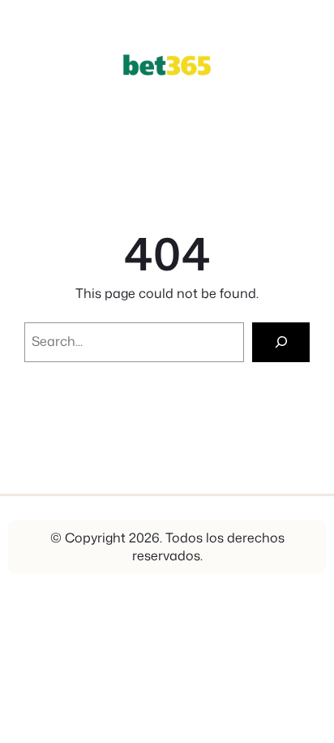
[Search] (281, 342)
